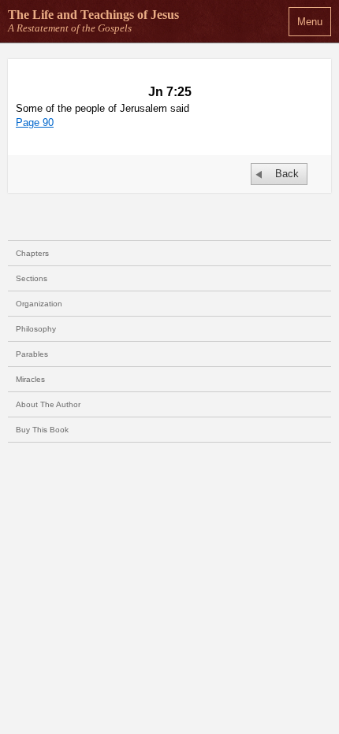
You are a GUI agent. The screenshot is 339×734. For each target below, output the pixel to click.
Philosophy (36, 328)
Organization (39, 303)
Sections (31, 278)
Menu (309, 22)
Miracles (30, 379)
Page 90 (35, 122)
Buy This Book (42, 429)
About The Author (48, 404)
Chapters (32, 253)
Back (287, 174)
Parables (32, 354)
